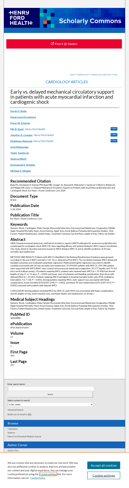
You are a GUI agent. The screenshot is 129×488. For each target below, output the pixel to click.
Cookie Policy (37, 477)
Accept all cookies (104, 465)
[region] (64, 470)
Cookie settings (48, 474)
